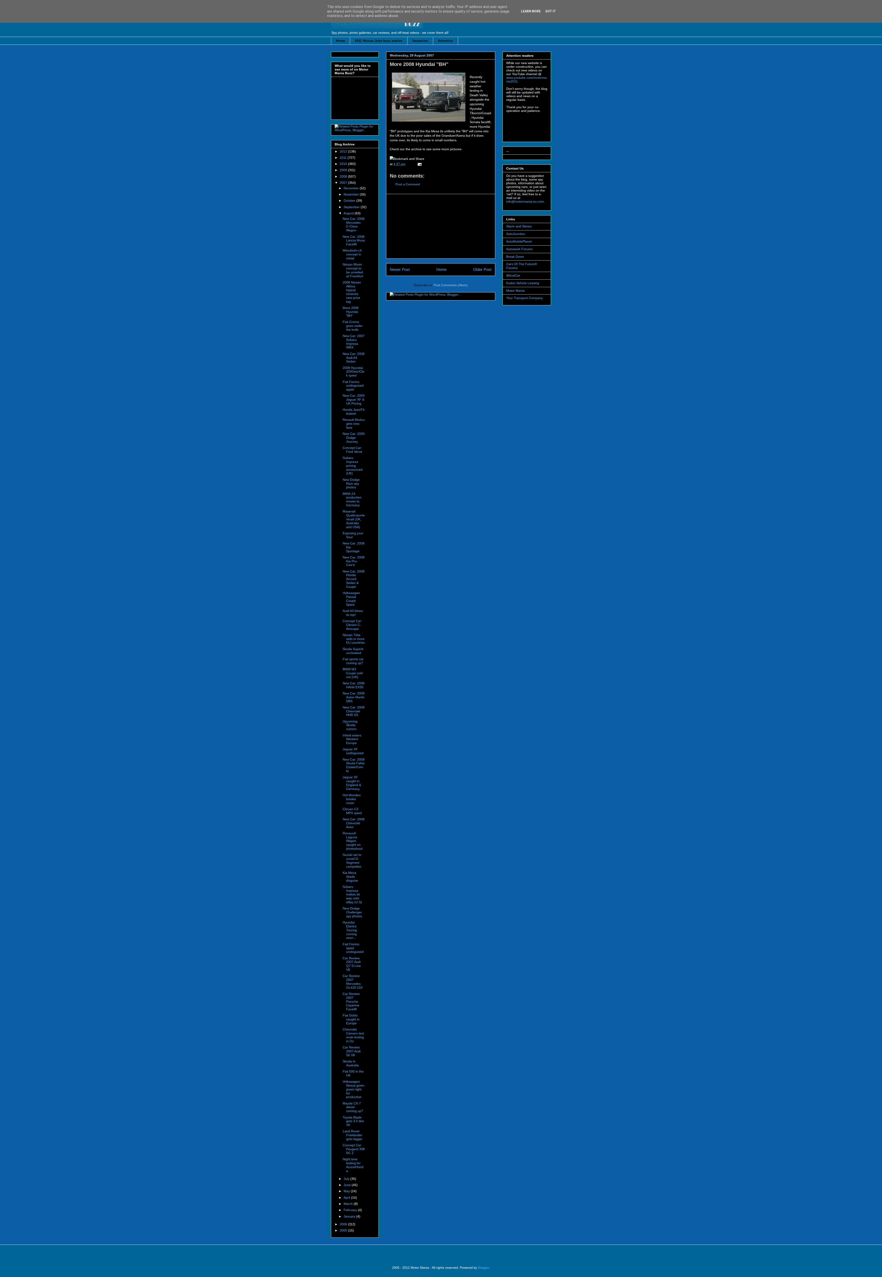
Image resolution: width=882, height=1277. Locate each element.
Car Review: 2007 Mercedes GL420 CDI (352, 981)
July (347, 1179)
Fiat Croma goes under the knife (353, 325)
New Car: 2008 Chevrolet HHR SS (354, 711)
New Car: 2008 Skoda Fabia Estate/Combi (354, 765)
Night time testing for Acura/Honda (353, 1164)
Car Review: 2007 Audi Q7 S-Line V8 (352, 963)
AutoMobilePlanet (519, 241)
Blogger (483, 1267)
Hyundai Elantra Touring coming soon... (350, 930)
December (352, 188)
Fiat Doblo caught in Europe (351, 1019)
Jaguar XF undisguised (353, 751)
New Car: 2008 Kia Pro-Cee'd (354, 561)
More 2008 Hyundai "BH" (419, 64)
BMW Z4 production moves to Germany (352, 499)
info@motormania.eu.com (525, 201)
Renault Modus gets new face (354, 423)
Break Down (515, 256)
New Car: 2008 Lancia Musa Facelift (354, 240)
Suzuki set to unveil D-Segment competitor (352, 860)
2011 (344, 157)
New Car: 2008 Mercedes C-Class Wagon (354, 224)
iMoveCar (513, 275)
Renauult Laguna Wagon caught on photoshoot (352, 840)
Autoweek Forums (519, 249)
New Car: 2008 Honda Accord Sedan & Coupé (354, 579)
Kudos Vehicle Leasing (522, 283)
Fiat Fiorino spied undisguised (353, 948)
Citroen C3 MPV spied (352, 811)
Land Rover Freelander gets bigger (352, 1135)
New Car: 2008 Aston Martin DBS (354, 697)
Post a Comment (408, 184)
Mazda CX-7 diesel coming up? (353, 1107)
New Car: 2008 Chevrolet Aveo (354, 823)
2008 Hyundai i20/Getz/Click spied (354, 371)
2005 (344, 1230)
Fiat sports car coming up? (353, 661)
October (350, 200)
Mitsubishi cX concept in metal (352, 254)
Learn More (531, 11)
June (348, 1185)
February (351, 1210)
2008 (344, 176)
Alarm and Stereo (519, 226)
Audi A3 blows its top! (353, 613)
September (352, 207)
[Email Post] (419, 164)
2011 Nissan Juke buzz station (378, 40)
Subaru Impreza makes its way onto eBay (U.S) (352, 894)
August (349, 213)
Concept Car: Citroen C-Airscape (352, 625)
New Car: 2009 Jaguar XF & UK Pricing (354, 399)
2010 (344, 164)
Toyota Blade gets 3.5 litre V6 (353, 1121)
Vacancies (420, 40)
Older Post (482, 269)
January (350, 1216)
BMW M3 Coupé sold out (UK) (353, 673)
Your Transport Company (524, 298)
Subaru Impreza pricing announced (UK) (352, 465)
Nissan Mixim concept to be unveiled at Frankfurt (353, 270)
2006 (344, 1224)
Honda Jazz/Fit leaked (354, 411)
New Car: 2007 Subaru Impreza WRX (354, 341)
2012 (344, 151)
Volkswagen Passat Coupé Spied (351, 598)
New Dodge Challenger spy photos (352, 912)
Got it (550, 11)
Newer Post (400, 269)
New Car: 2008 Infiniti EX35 (354, 685)
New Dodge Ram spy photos (351, 483)
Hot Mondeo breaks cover (352, 799)
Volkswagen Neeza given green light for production (353, 1089)
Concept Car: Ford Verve (352, 449)
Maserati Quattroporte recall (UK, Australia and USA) (354, 519)
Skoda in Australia (351, 1063)
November (352, 194)
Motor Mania (515, 290)
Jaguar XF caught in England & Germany (352, 782)
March (349, 1204)
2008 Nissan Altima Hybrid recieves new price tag (352, 291)
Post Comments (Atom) (451, 285)
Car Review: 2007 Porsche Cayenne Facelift (351, 1001)
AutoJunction (515, 234)
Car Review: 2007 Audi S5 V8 (352, 1051)
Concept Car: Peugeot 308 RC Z (354, 1149)
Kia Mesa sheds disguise (350, 876)
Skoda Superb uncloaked (353, 651)
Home (340, 40)
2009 (344, 170)
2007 (344, 182)
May (347, 1191)
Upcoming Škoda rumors (350, 725)
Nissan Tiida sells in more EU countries (354, 639)
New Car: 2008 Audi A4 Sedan (354, 357)
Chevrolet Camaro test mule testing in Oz (353, 1035)
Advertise (445, 40)
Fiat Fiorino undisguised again (353, 385)
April (347, 1197)
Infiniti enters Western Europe (352, 739)
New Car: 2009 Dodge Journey (354, 437)
